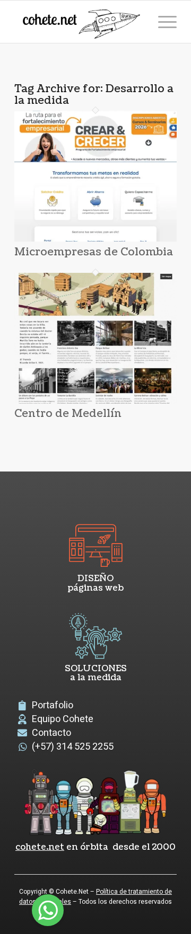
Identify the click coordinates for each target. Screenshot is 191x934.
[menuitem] (162, 22)
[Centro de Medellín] (95, 401)
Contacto (51, 733)
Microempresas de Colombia (93, 252)
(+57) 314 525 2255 (73, 747)
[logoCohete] (79, 22)
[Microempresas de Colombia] (95, 239)
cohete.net (39, 847)
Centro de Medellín (67, 413)
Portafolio (52, 705)
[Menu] (162, 22)
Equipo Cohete (62, 719)
